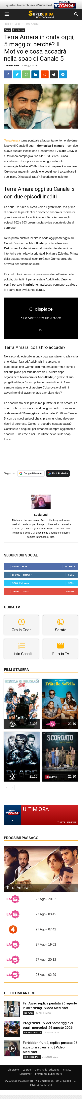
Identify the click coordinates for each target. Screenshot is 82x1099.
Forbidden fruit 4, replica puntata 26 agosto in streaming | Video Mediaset (50, 1047)
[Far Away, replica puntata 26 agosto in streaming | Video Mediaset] (12, 1009)
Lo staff (27, 1069)
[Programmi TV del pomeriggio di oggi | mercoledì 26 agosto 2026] (12, 1029)
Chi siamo (13, 1069)
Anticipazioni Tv (32, 1032)
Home (7, 23)
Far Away (28, 1012)
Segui (71, 574)
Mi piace (70, 566)
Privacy (67, 1069)
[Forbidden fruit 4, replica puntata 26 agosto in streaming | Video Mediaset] (12, 1048)
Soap (17, 23)
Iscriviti (70, 591)
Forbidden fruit (31, 1056)
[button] (76, 14)
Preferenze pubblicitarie (48, 1074)
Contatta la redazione (47, 1069)
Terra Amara (31, 23)
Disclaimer (25, 1074)
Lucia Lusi (13, 65)
